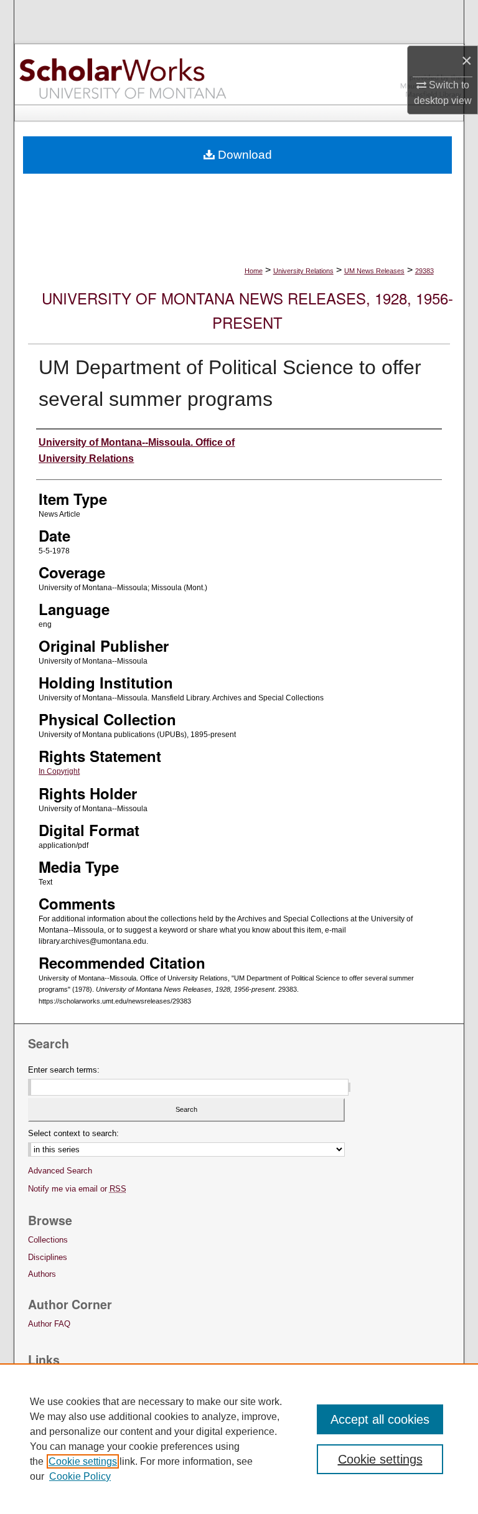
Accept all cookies (379, 1419)
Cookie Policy (80, 1476)
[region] (239, 1438)
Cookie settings (83, 1461)
